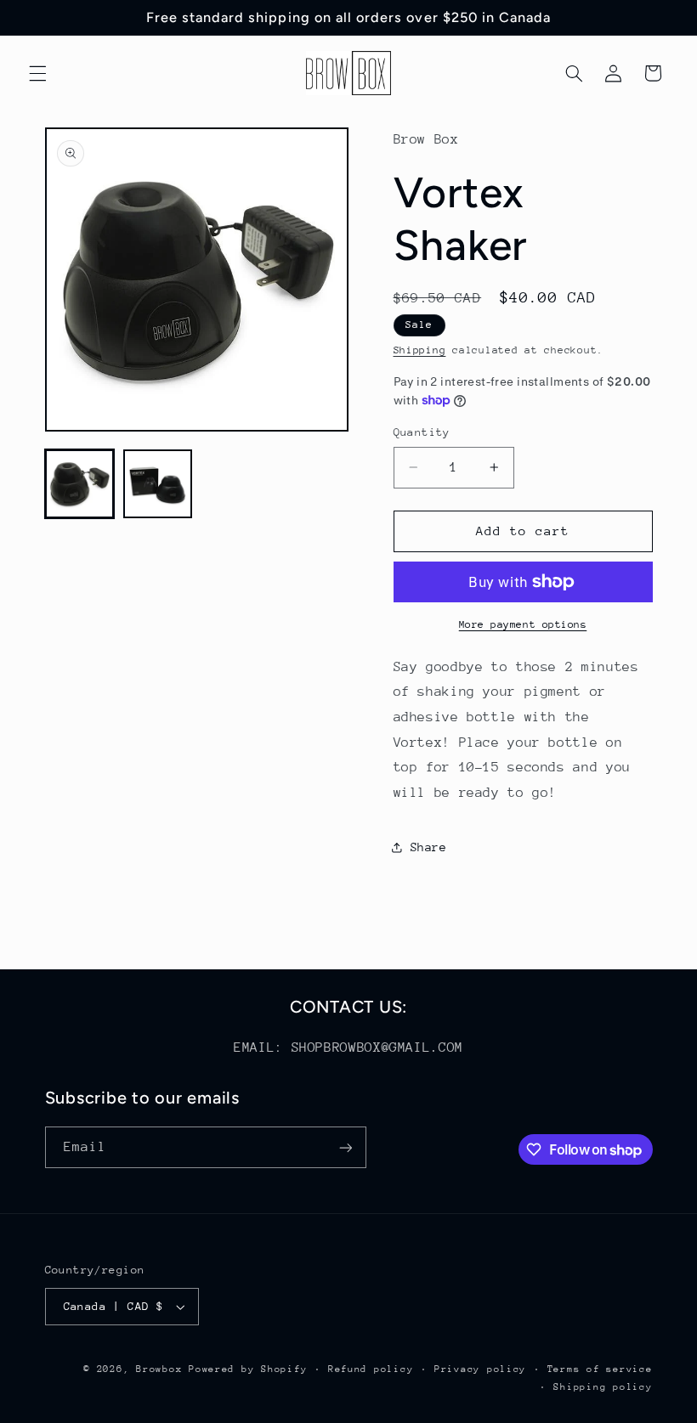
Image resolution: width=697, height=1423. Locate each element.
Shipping (420, 350)
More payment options (523, 624)
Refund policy (371, 1369)
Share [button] (429, 847)
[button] (37, 73)
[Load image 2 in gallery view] (158, 484)
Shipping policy (602, 1386)
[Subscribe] (345, 1147)
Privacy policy (480, 1369)
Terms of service (600, 1369)
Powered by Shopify (248, 1369)
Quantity (422, 432)
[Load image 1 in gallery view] (80, 484)
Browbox (159, 1369)
